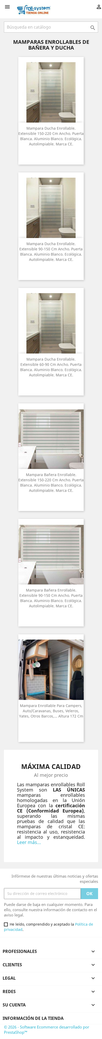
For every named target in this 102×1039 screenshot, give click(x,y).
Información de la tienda (33, 1018)
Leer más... (29, 842)
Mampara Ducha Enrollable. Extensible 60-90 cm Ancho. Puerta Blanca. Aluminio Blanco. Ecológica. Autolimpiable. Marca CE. (51, 367)
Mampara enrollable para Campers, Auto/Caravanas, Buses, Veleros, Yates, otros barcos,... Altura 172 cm (51, 711)
